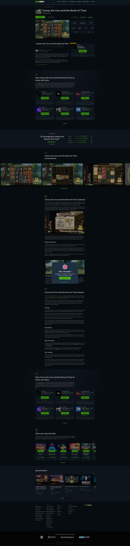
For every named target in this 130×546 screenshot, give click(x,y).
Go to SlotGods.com (65, 278)
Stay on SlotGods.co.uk (65, 282)
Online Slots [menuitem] (65, 1)
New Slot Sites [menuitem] (86, 1)
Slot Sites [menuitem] (79, 1)
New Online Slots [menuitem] (73, 1)
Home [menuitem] (59, 1)
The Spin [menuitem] (92, 1)
